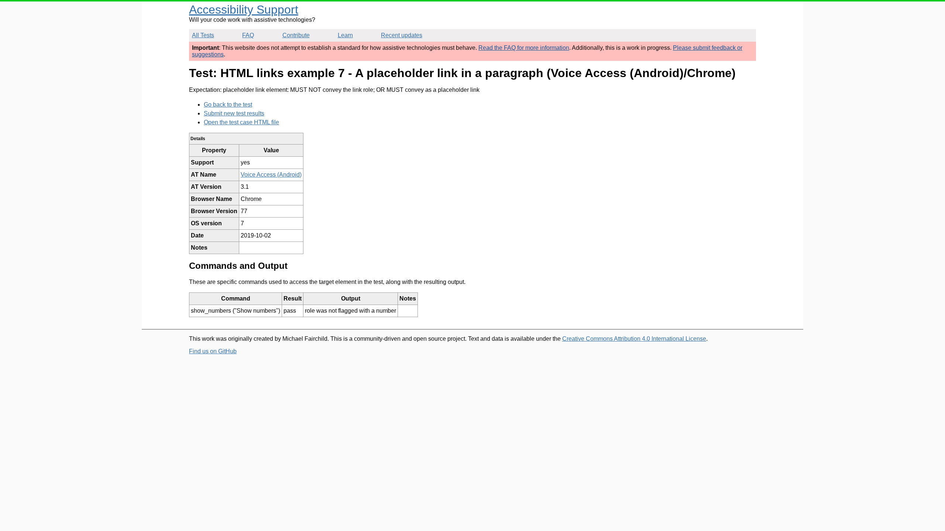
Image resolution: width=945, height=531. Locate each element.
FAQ (248, 35)
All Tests (203, 35)
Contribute (296, 35)
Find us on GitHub (213, 351)
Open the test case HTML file (241, 122)
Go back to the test (228, 104)
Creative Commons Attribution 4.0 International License (634, 339)
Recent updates (401, 35)
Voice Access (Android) (271, 174)
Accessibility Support (243, 9)
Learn (345, 35)
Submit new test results (234, 113)
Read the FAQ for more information (523, 48)
